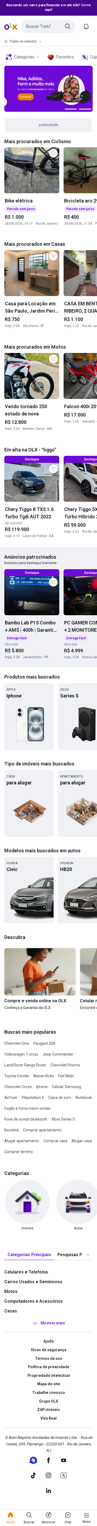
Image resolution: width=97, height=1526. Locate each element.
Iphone (42, 1087)
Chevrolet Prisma (65, 1065)
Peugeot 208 (44, 1043)
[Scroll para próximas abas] (88, 1255)
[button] (48, 26)
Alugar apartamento (21, 1141)
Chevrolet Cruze (18, 1087)
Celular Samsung (66, 1087)
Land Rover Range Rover (25, 1065)
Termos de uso (48, 1358)
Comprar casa (55, 1141)
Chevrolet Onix (16, 1043)
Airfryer (11, 1097)
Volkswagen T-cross (21, 1054)
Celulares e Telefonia (26, 1272)
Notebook (83, 1097)
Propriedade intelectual (48, 1375)
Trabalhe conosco (48, 1392)
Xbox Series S (63, 1119)
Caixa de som (59, 1097)
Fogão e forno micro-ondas (27, 1108)
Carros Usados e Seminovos (33, 1281)
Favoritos (65, 57)
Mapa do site (48, 1384)
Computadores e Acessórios (33, 1301)
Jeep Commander (58, 1054)
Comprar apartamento (42, 1130)
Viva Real (48, 1418)
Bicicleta (11, 1130)
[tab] (29, 1255)
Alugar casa (82, 1141)
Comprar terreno (18, 1152)
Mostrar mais (53, 1323)
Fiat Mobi (66, 1076)
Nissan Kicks (43, 1076)
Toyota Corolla (16, 1076)
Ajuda (48, 1341)
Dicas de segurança (48, 1350)
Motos (11, 1291)
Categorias (24, 57)
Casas (10, 1311)
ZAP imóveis (48, 1409)
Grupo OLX (48, 1401)
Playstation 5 (33, 1097)
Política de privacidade (48, 1367)
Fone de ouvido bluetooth (25, 1119)
